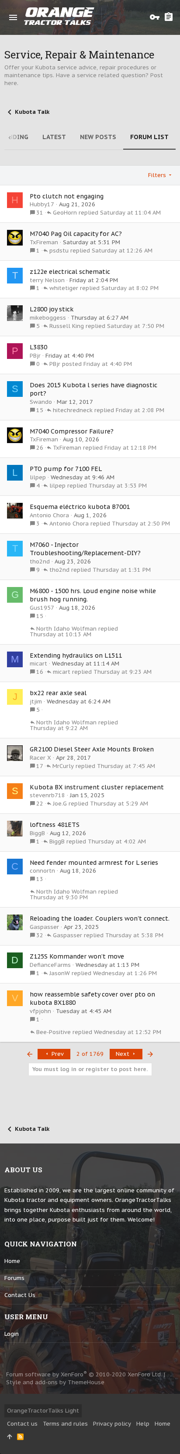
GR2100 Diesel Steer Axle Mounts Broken (92, 749)
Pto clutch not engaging (67, 196)
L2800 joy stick (51, 309)
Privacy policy (112, 1423)
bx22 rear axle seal (58, 693)
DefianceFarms (50, 965)
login (11, 1334)
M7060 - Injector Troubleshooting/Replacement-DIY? (85, 549)
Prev (57, 1054)
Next (123, 1054)
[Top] (9, 1437)
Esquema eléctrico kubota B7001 (80, 507)
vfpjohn (40, 1011)
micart (38, 663)
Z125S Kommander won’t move (77, 956)
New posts (98, 137)
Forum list (149, 137)
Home (12, 1261)
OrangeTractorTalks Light (43, 1410)
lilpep (38, 477)
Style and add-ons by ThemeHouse (55, 1382)
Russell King (66, 326)
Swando (41, 402)
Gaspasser (44, 927)
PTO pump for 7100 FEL (66, 469)
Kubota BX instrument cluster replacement (97, 787)
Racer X (40, 757)
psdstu (59, 250)
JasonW (59, 973)
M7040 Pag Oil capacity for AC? (76, 234)
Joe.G (60, 803)
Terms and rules (65, 1423)
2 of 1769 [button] (90, 1054)
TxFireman (44, 242)
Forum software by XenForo (84, 1374)
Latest (54, 137)
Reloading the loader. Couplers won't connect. (100, 918)
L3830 (38, 347)
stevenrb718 (47, 795)
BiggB (37, 833)
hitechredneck (73, 410)
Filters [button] (157, 175)
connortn (42, 870)
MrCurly (63, 766)
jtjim (36, 701)
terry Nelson (47, 280)
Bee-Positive (53, 1032)
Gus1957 (42, 607)
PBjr (35, 355)
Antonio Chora (49, 515)
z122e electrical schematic (70, 272)
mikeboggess (48, 317)
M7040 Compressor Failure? (72, 431)
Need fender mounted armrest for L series (94, 863)
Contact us (19, 1295)
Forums (14, 1278)
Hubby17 (42, 204)
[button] (13, 17)
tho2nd (40, 561)
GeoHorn (65, 212)
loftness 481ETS (55, 825)
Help (142, 1423)
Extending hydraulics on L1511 (76, 655)
